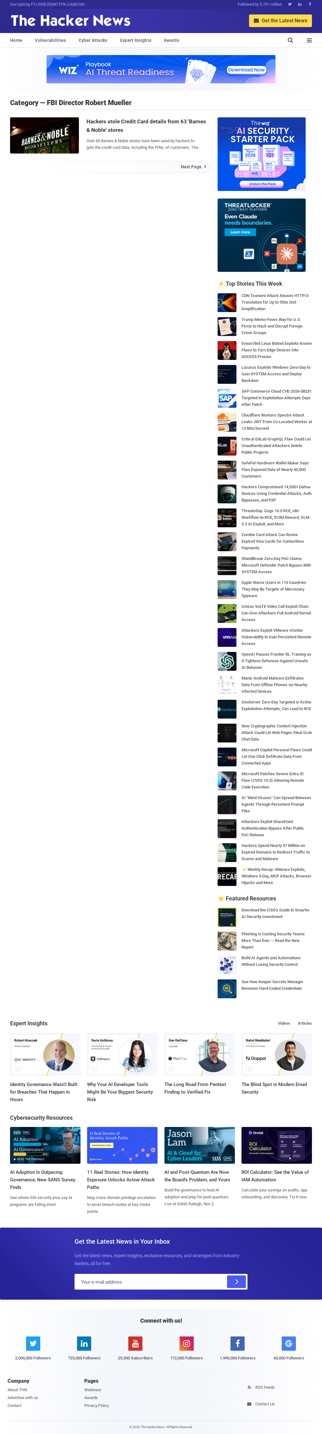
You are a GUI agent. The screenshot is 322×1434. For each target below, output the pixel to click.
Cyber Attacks (93, 40)
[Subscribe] (236, 1281)
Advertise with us (23, 1397)
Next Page (193, 166)
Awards (171, 40)
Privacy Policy (96, 1405)
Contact (14, 1405)
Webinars (92, 1389)
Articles (305, 1023)
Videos (284, 1023)
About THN (17, 1389)
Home (16, 40)
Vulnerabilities (50, 40)
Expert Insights (136, 40)
